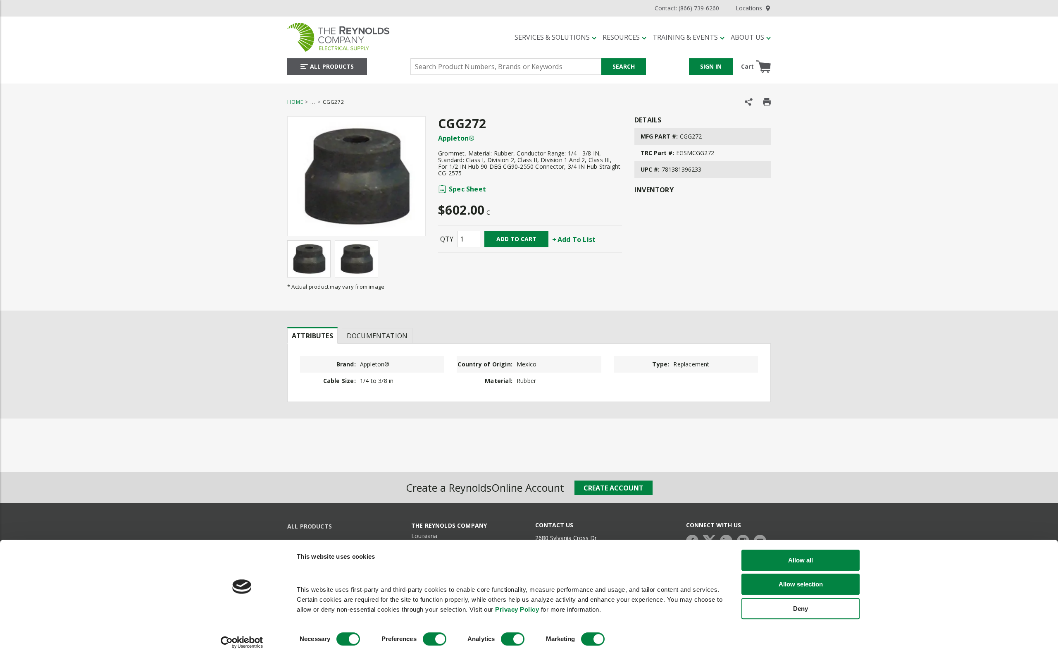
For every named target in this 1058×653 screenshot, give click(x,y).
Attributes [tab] (312, 336)
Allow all (800, 560)
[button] (555, 37)
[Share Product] (749, 102)
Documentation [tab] (377, 336)
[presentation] (312, 335)
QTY (446, 239)
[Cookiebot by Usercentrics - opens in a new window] (242, 642)
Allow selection (801, 584)
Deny (800, 608)
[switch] (434, 639)
